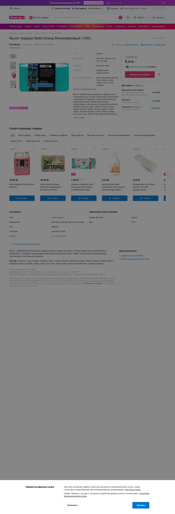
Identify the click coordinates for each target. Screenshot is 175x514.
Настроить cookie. (133, 490)
